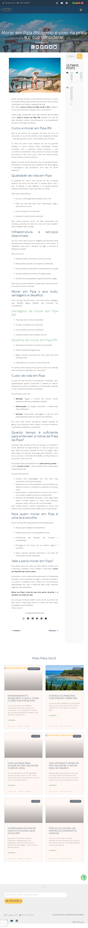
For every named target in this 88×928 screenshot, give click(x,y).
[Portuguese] (73, 3)
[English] (76, 3)
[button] (80, 10)
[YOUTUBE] (62, 3)
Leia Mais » (12, 720)
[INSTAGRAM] (57, 3)
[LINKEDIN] (67, 3)
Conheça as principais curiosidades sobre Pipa (63, 697)
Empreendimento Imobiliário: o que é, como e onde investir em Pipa (23, 698)
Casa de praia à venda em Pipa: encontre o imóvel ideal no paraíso (64, 766)
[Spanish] (79, 3)
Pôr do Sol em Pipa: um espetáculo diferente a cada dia (63, 831)
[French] (82, 3)
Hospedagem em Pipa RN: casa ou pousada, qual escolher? (22, 831)
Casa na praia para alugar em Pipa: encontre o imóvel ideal (23, 766)
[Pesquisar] (79, 56)
